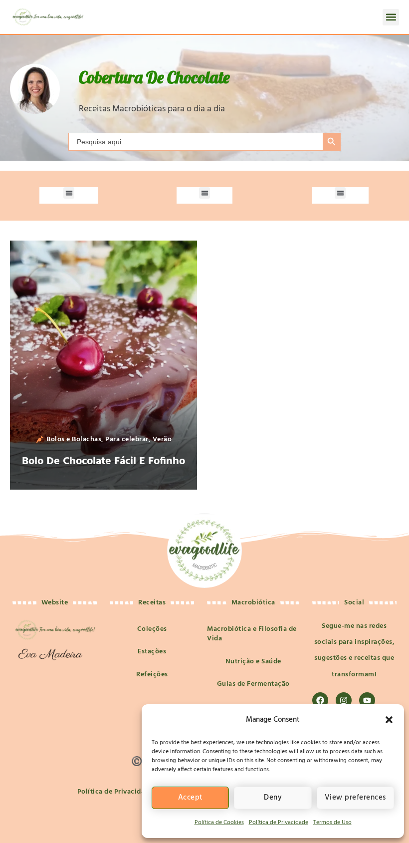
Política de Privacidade (278, 823)
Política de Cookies (219, 823)
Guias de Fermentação (253, 684)
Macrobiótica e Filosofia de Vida (252, 634)
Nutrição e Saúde (253, 661)
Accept (190, 798)
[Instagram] (344, 700)
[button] (389, 720)
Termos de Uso (332, 823)
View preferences (355, 798)
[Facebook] (320, 700)
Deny (273, 798)
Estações (152, 651)
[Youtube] (367, 700)
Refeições (152, 674)
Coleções (152, 629)
